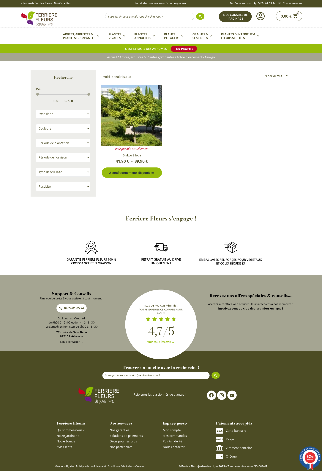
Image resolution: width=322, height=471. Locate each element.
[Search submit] (200, 16)
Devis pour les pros (123, 441)
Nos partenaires (121, 447)
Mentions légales (64, 466)
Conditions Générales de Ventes (126, 466)
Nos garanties (119, 430)
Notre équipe (66, 441)
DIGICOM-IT (260, 466)
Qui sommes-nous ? (71, 430)
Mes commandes (175, 436)
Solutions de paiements (126, 436)
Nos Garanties (62, 3)
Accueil (112, 57)
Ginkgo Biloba (132, 155)
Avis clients (64, 447)
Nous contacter (174, 447)
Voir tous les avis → (161, 342)
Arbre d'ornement (189, 57)
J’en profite (184, 49)
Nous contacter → (71, 341)
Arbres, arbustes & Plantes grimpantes (147, 57)
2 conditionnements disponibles (131, 173)
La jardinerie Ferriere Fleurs (36, 3)
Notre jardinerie (68, 436)
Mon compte (172, 430)
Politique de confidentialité (91, 466)
